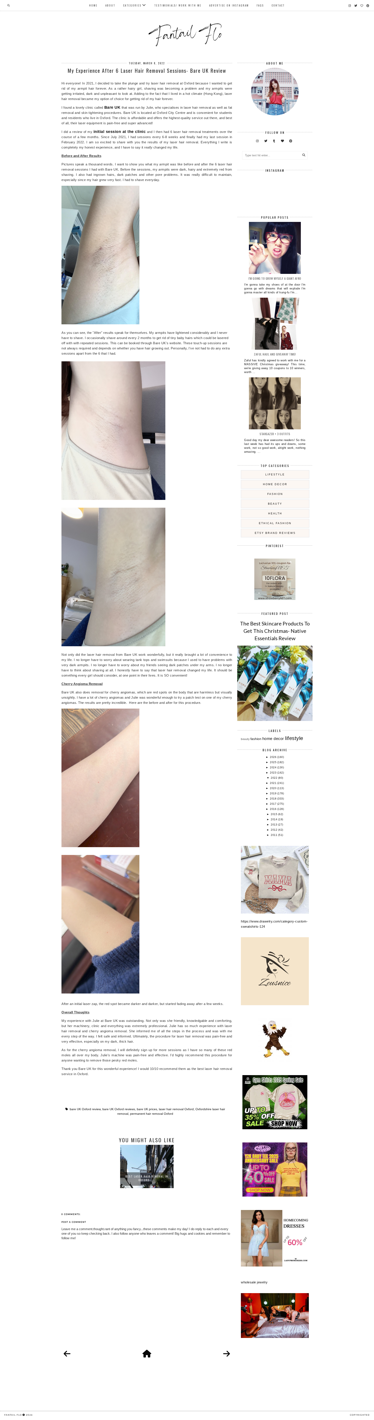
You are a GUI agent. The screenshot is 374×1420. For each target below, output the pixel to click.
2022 (274, 777)
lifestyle (275, 474)
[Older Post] (226, 1354)
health (275, 513)
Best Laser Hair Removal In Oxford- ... (147, 1178)
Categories (132, 5)
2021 (273, 783)
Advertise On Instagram (229, 5)
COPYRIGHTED (360, 1415)
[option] (147, 1166)
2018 (273, 798)
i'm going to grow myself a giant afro (274, 278)
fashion (275, 494)
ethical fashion (275, 523)
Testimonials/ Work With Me (178, 5)
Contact (278, 5)
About (110, 5)
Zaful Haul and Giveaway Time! (275, 354)
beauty (275, 503)
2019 (273, 793)
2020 (273, 788)
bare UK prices (147, 1109)
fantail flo (13, 1415)
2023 (273, 772)
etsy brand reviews (275, 533)
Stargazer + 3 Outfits (275, 433)
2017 (273, 803)
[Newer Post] (67, 1354)
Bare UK (112, 107)
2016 (273, 809)
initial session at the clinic (120, 131)
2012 (274, 829)
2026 (273, 757)
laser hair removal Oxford (176, 1109)
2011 (274, 835)
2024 (273, 767)
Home (93, 5)
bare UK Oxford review (85, 1109)
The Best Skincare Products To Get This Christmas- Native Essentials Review (275, 630)
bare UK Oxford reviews (118, 1109)
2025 (273, 762)
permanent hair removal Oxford (151, 1113)
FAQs (260, 5)
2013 (274, 824)
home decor (275, 484)
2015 (274, 814)
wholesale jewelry (254, 1282)
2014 (274, 819)
